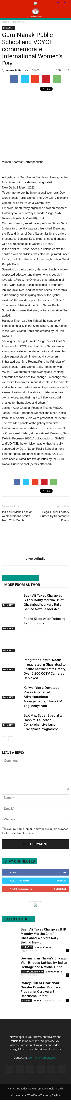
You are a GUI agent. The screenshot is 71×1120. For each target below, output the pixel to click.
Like (64, 872)
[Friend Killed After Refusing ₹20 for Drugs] (12, 623)
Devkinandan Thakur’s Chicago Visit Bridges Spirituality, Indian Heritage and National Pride (44, 962)
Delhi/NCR (8, 28)
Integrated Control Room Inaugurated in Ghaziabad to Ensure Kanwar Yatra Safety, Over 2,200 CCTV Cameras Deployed (45, 669)
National (26, 1000)
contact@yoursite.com (43, 1057)
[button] (65, 12)
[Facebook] (19, 1069)
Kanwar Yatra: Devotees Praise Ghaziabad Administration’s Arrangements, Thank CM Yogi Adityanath (43, 697)
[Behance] (9, 1069)
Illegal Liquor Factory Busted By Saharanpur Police (54, 516)
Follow (61, 880)
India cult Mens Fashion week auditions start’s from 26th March (17, 516)
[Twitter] (41, 1069)
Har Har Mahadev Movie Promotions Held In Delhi (35, 1088)
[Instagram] (30, 1069)
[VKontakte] (62, 1069)
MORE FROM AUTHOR (22, 585)
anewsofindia (13, 70)
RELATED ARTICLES (20, 578)
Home (5, 21)
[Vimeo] (51, 1069)
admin (37, 1000)
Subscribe (60, 888)
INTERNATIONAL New (32, 971)
